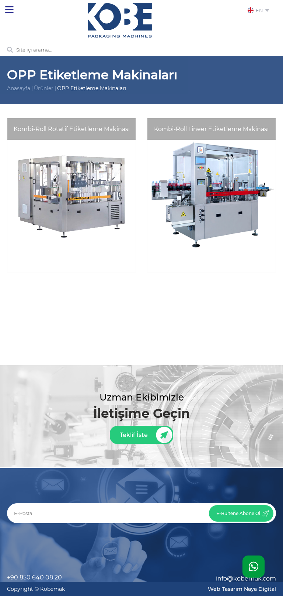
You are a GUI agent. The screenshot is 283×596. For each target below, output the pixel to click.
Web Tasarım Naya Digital (242, 589)
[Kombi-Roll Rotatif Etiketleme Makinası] (71, 270)
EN (260, 10)
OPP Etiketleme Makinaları (91, 88)
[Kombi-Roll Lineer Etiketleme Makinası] (211, 270)
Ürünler (43, 88)
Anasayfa (18, 88)
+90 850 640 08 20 (34, 577)
